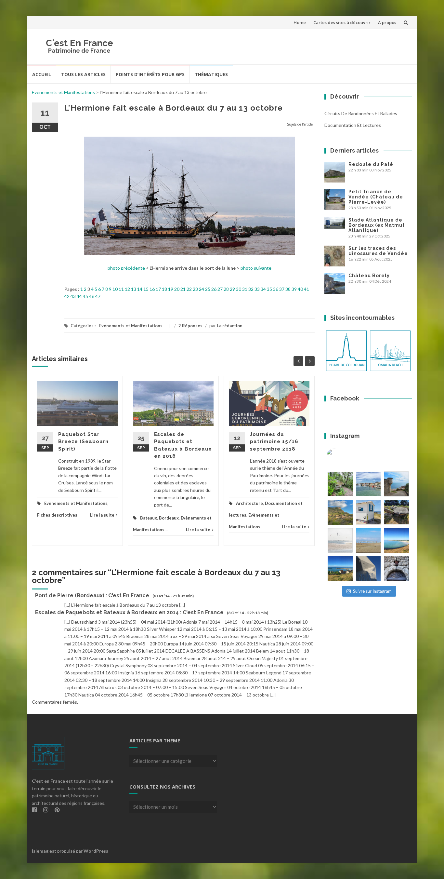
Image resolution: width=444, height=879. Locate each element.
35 (269, 289)
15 (146, 289)
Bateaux (148, 518)
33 (257, 289)
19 (170, 289)
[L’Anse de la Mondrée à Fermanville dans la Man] (396, 540)
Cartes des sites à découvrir (342, 22)
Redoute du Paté (370, 164)
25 (207, 289)
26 (213, 289)
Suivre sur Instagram (372, 591)
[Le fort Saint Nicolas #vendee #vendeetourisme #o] (396, 483)
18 (164, 289)
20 (176, 289)
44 (79, 296)
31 (244, 289)
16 (152, 289)
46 (91, 296)
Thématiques (211, 74)
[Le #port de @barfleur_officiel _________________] (368, 483)
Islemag (40, 851)
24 (201, 289)
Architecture (249, 503)
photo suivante (256, 268)
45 (85, 296)
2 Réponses (190, 325)
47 (97, 296)
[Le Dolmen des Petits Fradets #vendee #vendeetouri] (396, 512)
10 (115, 289)
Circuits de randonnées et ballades (360, 113)
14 (139, 289)
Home (300, 22)
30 (238, 289)
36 (275, 289)
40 (300, 289)
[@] (344, 457)
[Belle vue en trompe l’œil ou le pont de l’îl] (368, 540)
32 (251, 289)
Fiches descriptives (57, 515)
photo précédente (126, 268)
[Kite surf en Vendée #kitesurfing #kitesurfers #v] (340, 540)
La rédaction (229, 325)
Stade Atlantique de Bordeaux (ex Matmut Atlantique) (376, 225)
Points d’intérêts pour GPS (150, 74)
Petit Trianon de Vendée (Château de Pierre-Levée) (375, 197)
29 (232, 289)
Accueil (41, 74)
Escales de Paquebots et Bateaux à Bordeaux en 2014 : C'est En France (129, 612)
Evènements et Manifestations (63, 92)
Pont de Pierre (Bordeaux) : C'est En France (92, 595)
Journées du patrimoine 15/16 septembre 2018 (274, 441)
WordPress (96, 851)
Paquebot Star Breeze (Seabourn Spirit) (83, 441)
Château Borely (369, 275)
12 (127, 289)
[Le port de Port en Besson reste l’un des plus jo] (340, 568)
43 (73, 296)
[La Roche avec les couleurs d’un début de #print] (340, 512)
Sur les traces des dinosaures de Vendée (378, 251)
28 (226, 289)
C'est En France (79, 43)
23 (195, 289)
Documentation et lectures (352, 125)
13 (133, 289)
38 (288, 289)
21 (183, 289)
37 (281, 289)
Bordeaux (169, 518)
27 (220, 289)
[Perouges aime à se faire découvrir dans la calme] (396, 568)
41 (306, 289)
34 (263, 289)
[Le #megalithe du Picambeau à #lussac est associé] (340, 483)
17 (158, 289)
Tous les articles (83, 74)
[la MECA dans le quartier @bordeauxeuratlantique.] (368, 568)
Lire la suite (102, 515)
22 (189, 289)
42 (67, 296)
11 (121, 289)
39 (294, 289)
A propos (387, 22)
